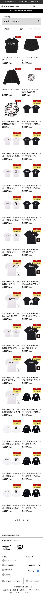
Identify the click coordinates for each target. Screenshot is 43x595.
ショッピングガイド (10, 560)
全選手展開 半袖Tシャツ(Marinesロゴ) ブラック (31, 282)
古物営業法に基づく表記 (9, 590)
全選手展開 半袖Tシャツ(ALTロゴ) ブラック (31, 346)
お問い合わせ (8, 570)
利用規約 (22, 590)
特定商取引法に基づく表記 (21, 587)
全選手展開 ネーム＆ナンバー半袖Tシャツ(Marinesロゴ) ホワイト (11, 186)
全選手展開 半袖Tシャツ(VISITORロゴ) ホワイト (11, 410)
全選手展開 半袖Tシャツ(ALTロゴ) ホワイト (11, 378)
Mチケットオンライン (35, 581)
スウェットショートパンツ (31, 58)
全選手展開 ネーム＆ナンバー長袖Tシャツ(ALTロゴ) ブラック (31, 474)
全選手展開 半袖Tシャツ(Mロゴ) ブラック (31, 250)
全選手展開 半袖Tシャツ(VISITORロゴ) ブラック (31, 378)
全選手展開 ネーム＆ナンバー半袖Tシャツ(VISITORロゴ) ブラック (31, 218)
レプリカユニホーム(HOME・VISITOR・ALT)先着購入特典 (21, 1)
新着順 (7, 29)
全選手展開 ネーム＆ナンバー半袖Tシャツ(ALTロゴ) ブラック (31, 186)
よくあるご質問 (9, 565)
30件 (21, 29)
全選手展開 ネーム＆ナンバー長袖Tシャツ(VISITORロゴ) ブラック (31, 506)
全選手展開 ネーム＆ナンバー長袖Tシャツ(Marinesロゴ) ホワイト (11, 474)
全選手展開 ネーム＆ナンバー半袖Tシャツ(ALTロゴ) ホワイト (11, 218)
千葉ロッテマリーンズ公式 (12, 581)
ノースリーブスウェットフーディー (11, 58)
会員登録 (31, 565)
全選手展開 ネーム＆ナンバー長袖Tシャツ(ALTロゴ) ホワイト (11, 506)
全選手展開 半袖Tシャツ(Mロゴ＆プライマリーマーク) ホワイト (11, 346)
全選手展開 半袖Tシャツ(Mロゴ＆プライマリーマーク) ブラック (31, 314)
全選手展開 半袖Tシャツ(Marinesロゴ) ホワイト (11, 314)
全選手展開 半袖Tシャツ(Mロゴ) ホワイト (11, 282)
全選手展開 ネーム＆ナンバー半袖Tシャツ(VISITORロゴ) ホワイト (11, 250)
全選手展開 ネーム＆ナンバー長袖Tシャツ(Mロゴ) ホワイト (11, 442)
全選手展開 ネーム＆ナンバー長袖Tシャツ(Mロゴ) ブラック (31, 410)
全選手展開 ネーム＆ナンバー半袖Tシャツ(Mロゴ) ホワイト (11, 154)
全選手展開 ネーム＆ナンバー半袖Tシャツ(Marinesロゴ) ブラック (31, 154)
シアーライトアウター (10, 89)
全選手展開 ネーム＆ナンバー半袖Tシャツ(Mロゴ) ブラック (31, 122)
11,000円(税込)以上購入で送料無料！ (21, 10)
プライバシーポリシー (34, 590)
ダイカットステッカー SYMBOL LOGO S (30, 90)
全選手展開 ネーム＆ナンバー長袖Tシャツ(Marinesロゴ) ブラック (31, 442)
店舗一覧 (7, 574)
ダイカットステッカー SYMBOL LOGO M (10, 122)
